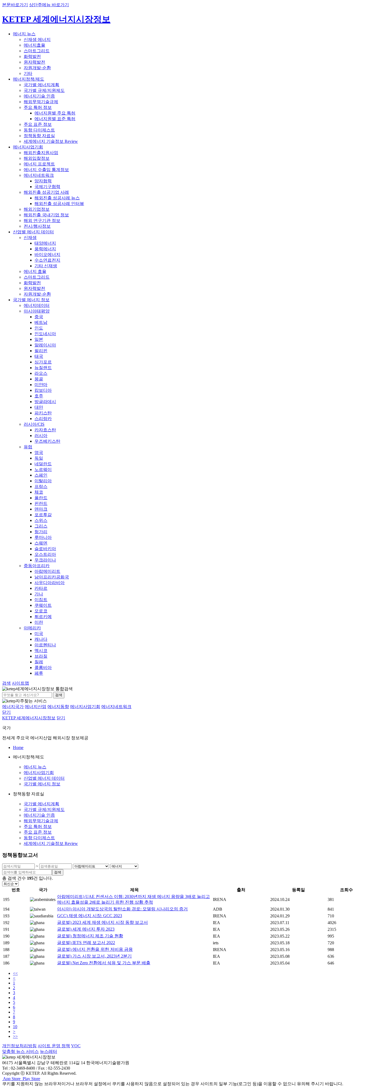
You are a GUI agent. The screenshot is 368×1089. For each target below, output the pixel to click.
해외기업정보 (37, 209)
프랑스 (40, 486)
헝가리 (40, 531)
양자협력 (43, 181)
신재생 (30, 237)
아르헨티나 (45, 645)
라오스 (40, 373)
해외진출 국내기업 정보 (46, 215)
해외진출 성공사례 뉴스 (57, 198)
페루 (38, 673)
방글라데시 (45, 401)
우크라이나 (45, 560)
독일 (38, 458)
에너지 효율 (35, 271)
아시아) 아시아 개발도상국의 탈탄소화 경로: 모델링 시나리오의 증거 (122, 909)
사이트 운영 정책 (54, 1045)
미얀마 (40, 384)
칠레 (38, 662)
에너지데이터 (37, 305)
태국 (38, 356)
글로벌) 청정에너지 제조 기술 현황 (90, 936)
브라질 (40, 656)
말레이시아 (45, 345)
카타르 (40, 588)
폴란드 (40, 497)
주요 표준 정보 (38, 124)
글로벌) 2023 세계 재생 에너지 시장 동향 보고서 (102, 922)
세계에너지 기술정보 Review (51, 141)
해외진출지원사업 (41, 152)
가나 (38, 594)
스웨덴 (40, 543)
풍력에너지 (45, 249)
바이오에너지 (47, 254)
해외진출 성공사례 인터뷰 (59, 203)
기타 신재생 (45, 265)
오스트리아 (45, 554)
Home (18, 747)
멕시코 (40, 650)
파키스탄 (43, 413)
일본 (38, 339)
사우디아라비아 (49, 582)
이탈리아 (43, 480)
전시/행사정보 (37, 226)
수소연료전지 (47, 260)
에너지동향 (58, 706)
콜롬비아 (43, 667)
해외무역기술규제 (41, 101)
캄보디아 (43, 390)
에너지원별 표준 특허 (54, 118)
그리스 (40, 526)
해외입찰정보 (37, 158)
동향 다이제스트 (39, 130)
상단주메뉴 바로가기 (49, 4)
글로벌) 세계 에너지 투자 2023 (85, 929)
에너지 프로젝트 (39, 164)
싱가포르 (43, 362)
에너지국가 (13, 706)
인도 (38, 328)
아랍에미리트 (47, 571)
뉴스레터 (48, 1051)
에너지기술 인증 (39, 96)
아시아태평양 (37, 311)
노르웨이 (43, 469)
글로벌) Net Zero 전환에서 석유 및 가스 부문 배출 (103, 962)
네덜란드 (43, 464)
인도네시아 (45, 333)
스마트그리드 (37, 50)
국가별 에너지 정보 (31, 299)
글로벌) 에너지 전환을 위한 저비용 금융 (95, 949)
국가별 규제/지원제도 (44, 90)
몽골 (38, 379)
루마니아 (43, 537)
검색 (58, 695)
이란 (38, 622)
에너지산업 (35, 706)
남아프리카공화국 (51, 577)
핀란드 (40, 503)
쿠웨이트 (43, 605)
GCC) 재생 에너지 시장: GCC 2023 (89, 915)
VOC (76, 1045)
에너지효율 (34, 45)
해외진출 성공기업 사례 (46, 192)
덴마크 (40, 509)
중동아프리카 (37, 565)
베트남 (40, 322)
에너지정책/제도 (28, 79)
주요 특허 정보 (38, 107)
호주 (38, 396)
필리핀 (40, 350)
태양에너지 (45, 243)
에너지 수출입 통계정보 (46, 169)
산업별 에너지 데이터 (33, 232)
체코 (38, 492)
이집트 (40, 599)
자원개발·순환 (37, 67)
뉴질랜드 (43, 367)
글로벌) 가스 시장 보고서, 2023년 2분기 (94, 956)
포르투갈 (43, 514)
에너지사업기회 (28, 147)
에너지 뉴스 (24, 34)
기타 (28, 73)
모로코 (40, 611)
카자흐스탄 (45, 430)
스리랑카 (43, 418)
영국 (38, 452)
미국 (38, 633)
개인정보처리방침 (19, 1045)
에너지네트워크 (39, 175)
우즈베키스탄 (47, 441)
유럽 (28, 447)
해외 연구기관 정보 (42, 220)
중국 (38, 316)
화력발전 (32, 56)
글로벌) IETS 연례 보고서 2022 (86, 942)
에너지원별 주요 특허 (54, 113)
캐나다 (40, 639)
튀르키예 (43, 616)
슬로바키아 (45, 548)
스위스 (40, 520)
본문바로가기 (15, 4)
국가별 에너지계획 (41, 84)
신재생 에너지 (37, 39)
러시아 (40, 435)
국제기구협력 (47, 186)
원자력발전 (34, 62)
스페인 (40, 475)
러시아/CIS (34, 424)
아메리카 (32, 628)
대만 (38, 407)
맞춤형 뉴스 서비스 (20, 1051)
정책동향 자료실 (39, 135)
